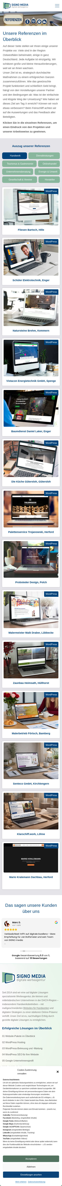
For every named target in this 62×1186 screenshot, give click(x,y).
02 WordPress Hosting (13, 1042)
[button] (57, 1071)
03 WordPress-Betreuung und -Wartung (22, 1048)
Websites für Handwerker (36, 1008)
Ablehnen (31, 1166)
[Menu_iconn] (57, 6)
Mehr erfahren (21, 1182)
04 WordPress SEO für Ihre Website (20, 1054)
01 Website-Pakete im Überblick (18, 1036)
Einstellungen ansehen (31, 1174)
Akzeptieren (31, 1159)
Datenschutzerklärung (36, 1182)
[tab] (14, 155)
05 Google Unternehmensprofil (18, 1060)
